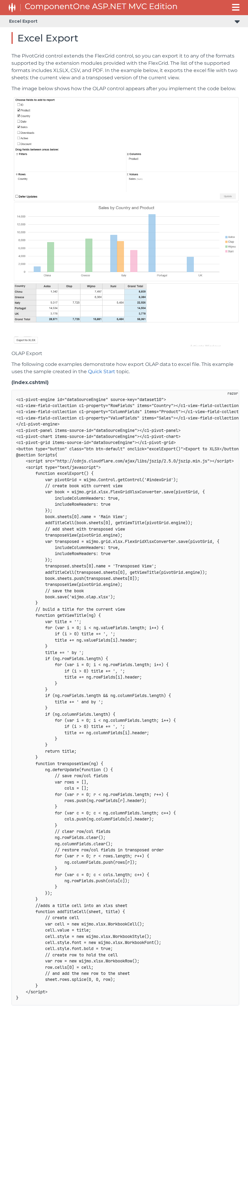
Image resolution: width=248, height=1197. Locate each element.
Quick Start (101, 371)
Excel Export (23, 21)
